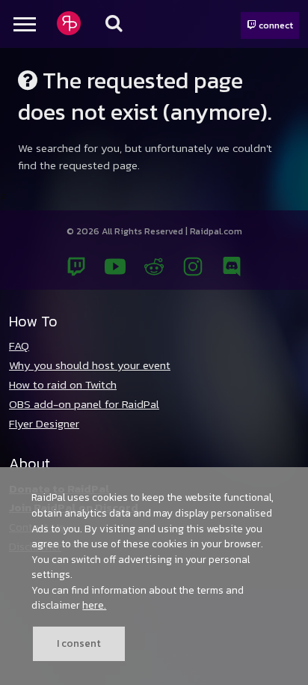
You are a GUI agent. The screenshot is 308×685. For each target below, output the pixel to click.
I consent (79, 643)
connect (274, 25)
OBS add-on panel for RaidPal (84, 403)
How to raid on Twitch (63, 384)
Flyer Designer (44, 423)
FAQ (19, 345)
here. (94, 604)
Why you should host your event (89, 365)
